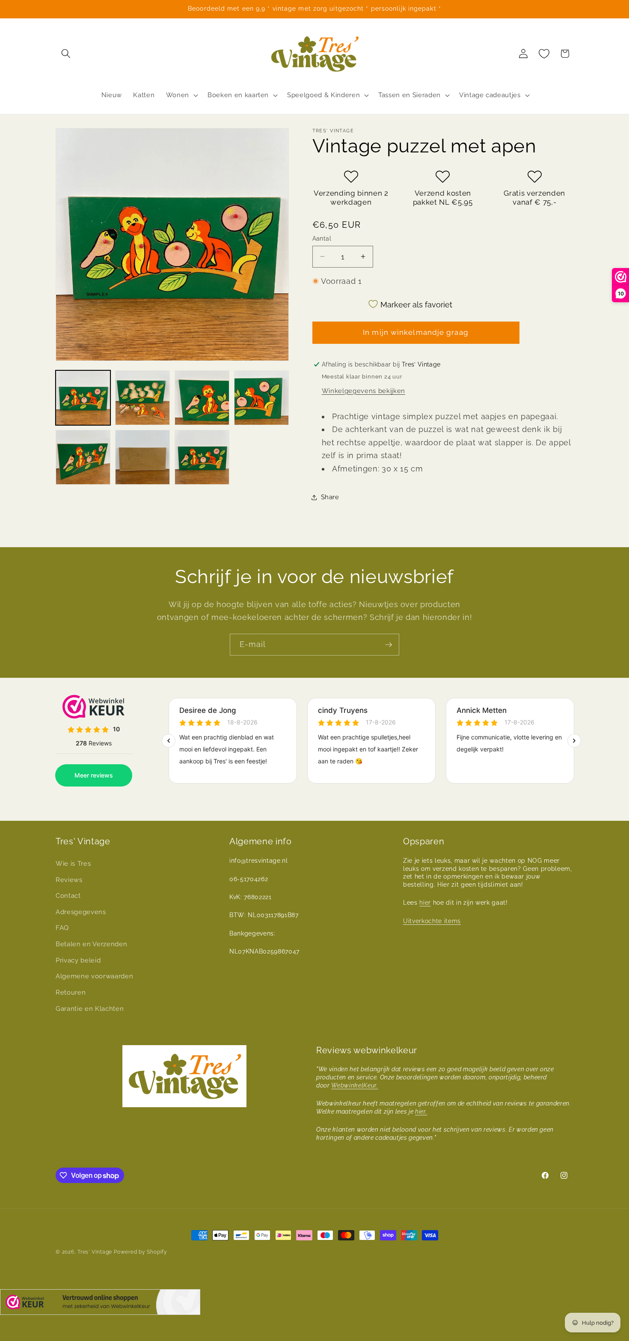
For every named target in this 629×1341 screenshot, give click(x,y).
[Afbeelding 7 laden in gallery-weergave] (202, 457)
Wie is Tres (73, 863)
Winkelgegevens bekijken (363, 390)
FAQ (62, 928)
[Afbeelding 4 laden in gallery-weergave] (261, 397)
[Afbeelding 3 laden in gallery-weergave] (202, 397)
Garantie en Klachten (90, 1009)
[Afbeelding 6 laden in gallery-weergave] (142, 457)
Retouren (71, 992)
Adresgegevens (81, 912)
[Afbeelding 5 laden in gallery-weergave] (83, 457)
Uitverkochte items (432, 921)
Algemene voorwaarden (94, 976)
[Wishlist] (544, 53)
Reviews (69, 880)
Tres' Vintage (94, 1252)
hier (425, 902)
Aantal (322, 238)
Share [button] (330, 497)
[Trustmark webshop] (100, 1304)
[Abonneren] (388, 645)
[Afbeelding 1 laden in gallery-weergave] (83, 397)
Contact (68, 896)
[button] (66, 53)
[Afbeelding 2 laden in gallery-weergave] (142, 397)
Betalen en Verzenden (91, 944)
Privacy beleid (78, 960)
